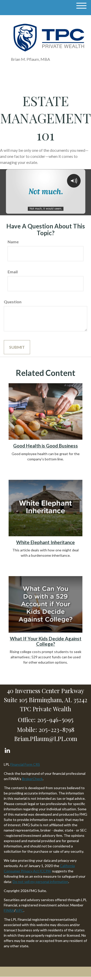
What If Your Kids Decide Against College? (45, 641)
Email (13, 271)
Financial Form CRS (25, 764)
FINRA (9, 910)
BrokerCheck (32, 779)
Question (12, 301)
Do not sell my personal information (40, 881)
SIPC (19, 910)
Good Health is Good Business (45, 446)
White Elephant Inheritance (45, 542)
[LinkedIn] (7, 749)
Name (13, 241)
